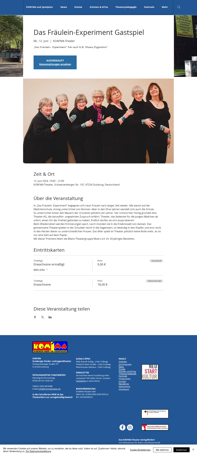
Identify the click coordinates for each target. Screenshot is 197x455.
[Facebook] (122, 427)
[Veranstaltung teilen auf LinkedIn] (50, 317)
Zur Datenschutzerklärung (38, 451)
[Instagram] (130, 427)
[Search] (179, 7)
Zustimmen (181, 449)
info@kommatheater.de (49, 389)
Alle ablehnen (162, 449)
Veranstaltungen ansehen (55, 64)
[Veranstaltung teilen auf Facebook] (35, 317)
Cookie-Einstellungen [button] (140, 449)
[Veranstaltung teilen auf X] (42, 317)
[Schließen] (193, 450)
